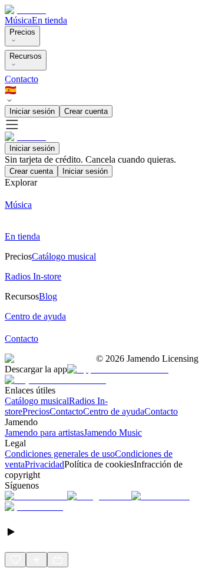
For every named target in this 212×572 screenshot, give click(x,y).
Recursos (25, 56)
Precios (22, 32)
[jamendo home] (25, 10)
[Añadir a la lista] (36, 559)
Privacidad (44, 464)
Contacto (21, 79)
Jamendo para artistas (44, 433)
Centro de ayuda (113, 411)
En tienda (49, 20)
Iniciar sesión (32, 111)
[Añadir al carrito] (57, 559)
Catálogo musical (37, 401)
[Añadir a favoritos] (15, 559)
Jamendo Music (113, 433)
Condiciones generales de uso (60, 454)
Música (18, 20)
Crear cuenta (86, 111)
